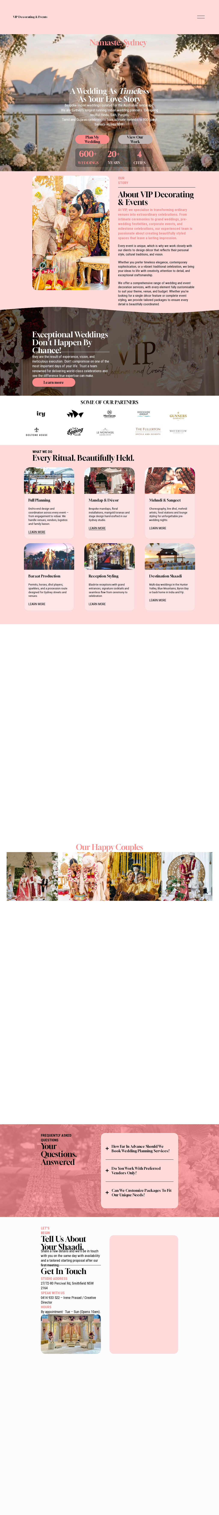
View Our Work (135, 139)
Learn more (54, 382)
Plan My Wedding (92, 139)
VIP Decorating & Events (30, 17)
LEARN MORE (36, 532)
